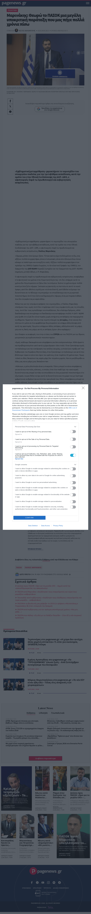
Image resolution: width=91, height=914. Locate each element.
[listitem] (45, 427)
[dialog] (45, 457)
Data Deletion (33, 525)
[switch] (73, 431)
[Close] (84, 389)
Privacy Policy (58, 525)
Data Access (45, 525)
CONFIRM (29, 518)
